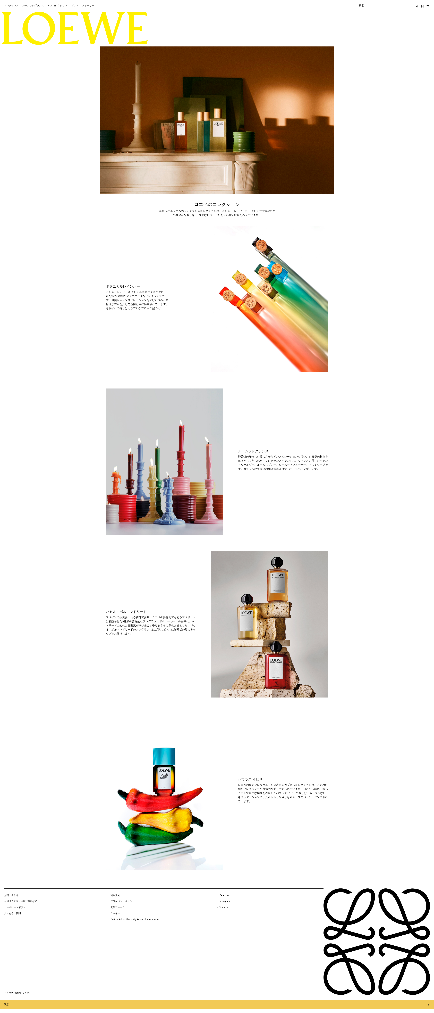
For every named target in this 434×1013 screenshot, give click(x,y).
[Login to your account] (417, 6)
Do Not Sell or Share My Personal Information (134, 919)
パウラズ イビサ (250, 779)
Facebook (224, 895)
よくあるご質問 (12, 913)
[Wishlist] (422, 6)
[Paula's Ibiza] (164, 792)
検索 (361, 5)
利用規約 (115, 895)
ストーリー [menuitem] (88, 5)
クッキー (115, 913)
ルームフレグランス (253, 451)
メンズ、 (227, 211)
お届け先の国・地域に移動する (20, 901)
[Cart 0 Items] (428, 6)
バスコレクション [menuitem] (57, 5)
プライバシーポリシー (122, 901)
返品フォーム (117, 907)
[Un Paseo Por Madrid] (269, 624)
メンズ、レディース (118, 292)
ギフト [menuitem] (74, 5)
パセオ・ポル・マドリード (126, 612)
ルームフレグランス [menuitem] (33, 5)
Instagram (224, 901)
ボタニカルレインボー (123, 286)
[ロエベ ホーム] (75, 28)
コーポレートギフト (14, 907)
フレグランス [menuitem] (11, 5)
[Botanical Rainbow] (269, 299)
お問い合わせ (11, 895)
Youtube (223, 907)
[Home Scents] (164, 461)
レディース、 (242, 211)
